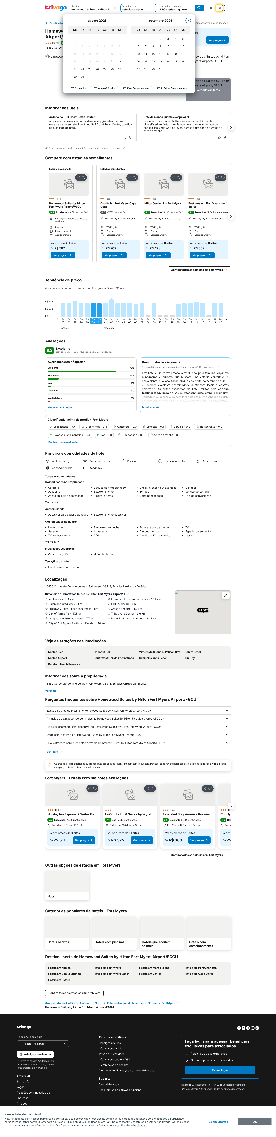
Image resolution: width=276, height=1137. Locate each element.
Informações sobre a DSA (114, 1059)
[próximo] (188, 20)
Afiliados (22, 1103)
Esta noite (80, 88)
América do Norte (90, 1003)
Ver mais (50, 502)
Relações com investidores (33, 1092)
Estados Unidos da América (125, 1003)
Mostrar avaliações (60, 407)
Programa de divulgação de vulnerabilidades (126, 1070)
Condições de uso (110, 1043)
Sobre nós (23, 1081)
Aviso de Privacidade (112, 1054)
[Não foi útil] (130, 137)
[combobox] (94, 8)
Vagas (20, 1087)
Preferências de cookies (113, 1065)
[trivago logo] (56, 8)
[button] (94, 8)
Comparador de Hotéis (60, 1003)
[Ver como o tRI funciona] (110, 351)
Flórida (152, 1003)
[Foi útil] (125, 137)
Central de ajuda (109, 1084)
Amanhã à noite (106, 88)
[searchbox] (94, 9)
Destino (75, 6)
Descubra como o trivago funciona (120, 1089)
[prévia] (57, 320)
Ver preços (215, 40)
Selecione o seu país (29, 1036)
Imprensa (22, 1098)
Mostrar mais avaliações (63, 442)
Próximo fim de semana (174, 88)
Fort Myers (168, 1003)
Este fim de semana (138, 88)
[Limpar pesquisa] (114, 8)
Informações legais (110, 1048)
